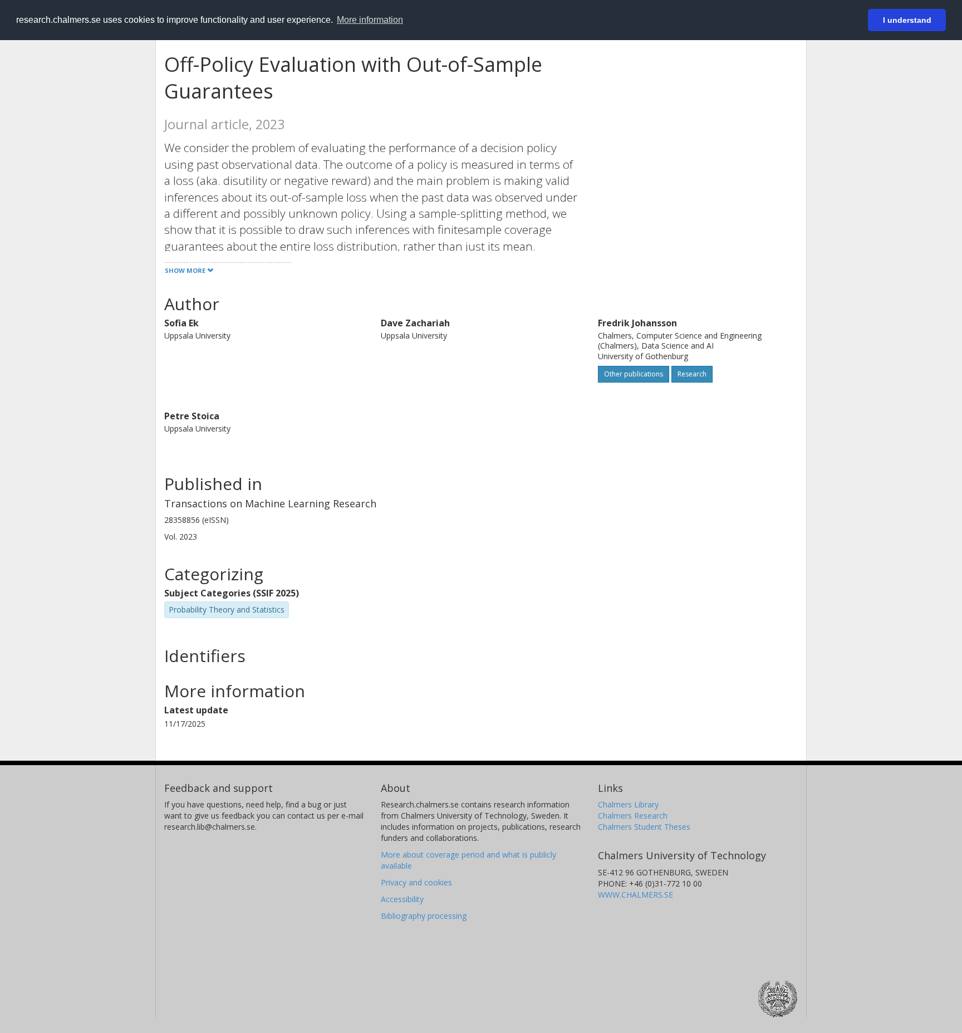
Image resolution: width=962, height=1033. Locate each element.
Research (692, 374)
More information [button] (370, 20)
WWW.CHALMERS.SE (635, 894)
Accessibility (402, 899)
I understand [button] (907, 20)
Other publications (633, 374)
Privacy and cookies (416, 882)
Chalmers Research (632, 815)
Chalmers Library (628, 804)
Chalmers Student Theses (644, 826)
